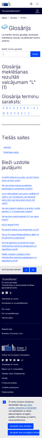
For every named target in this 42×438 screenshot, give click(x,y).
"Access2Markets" (9, 279)
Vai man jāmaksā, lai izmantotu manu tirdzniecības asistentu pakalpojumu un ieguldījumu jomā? (19, 246)
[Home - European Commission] (17, 348)
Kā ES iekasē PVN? (10, 225)
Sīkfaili (4, 378)
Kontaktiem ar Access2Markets (15, 303)
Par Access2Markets (10, 313)
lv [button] (31, 4)
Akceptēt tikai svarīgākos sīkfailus (24, 432)
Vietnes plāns (7, 318)
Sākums (4, 18)
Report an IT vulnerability (12, 369)
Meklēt (37, 4)
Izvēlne (37, 12)
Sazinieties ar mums (10, 364)
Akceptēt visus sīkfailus (20, 426)
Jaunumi (7, 147)
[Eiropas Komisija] (6, 3)
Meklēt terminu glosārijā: (12, 49)
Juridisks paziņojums (10, 387)
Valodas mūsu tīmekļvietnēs (13, 373)
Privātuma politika (9, 383)
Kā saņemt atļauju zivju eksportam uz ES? (20, 230)
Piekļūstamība (7, 392)
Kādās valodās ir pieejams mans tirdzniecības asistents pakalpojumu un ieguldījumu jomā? (19, 257)
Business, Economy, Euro (12, 333)
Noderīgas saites (11, 152)
